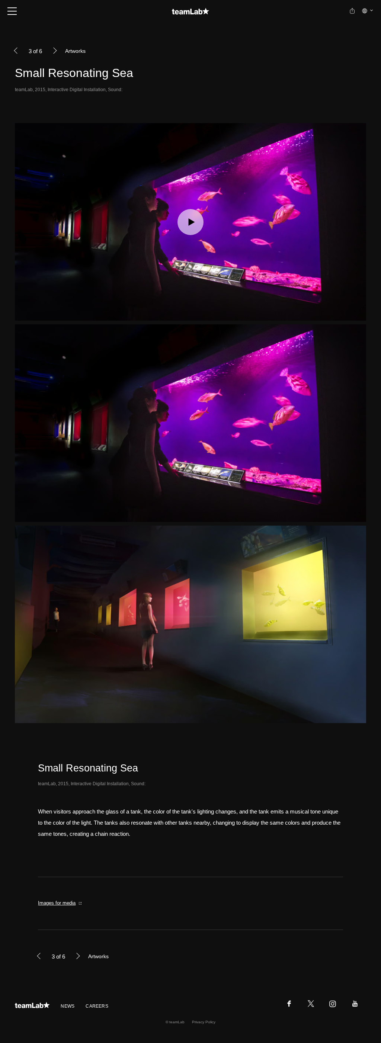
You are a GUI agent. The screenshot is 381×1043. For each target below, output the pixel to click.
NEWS (67, 1006)
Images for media (57, 903)
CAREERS (97, 1006)
